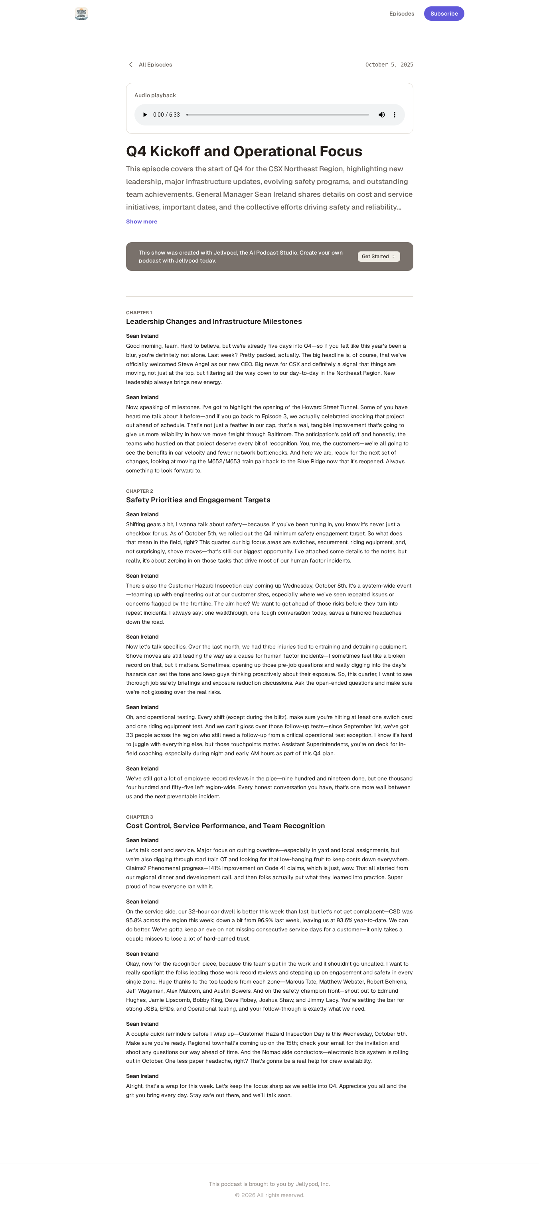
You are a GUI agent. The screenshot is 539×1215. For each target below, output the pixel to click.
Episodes (402, 13)
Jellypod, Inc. (313, 1184)
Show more (141, 221)
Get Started (375, 256)
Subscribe (444, 13)
